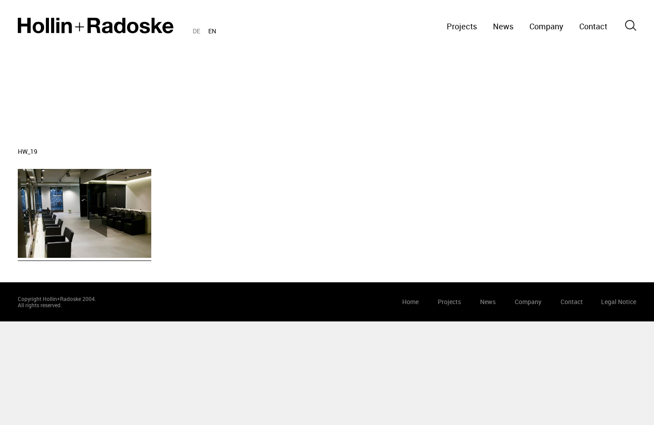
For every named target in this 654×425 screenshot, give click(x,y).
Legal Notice (618, 301)
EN (212, 31)
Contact (593, 26)
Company (546, 26)
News (503, 26)
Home (96, 25)
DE (196, 31)
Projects (462, 26)
